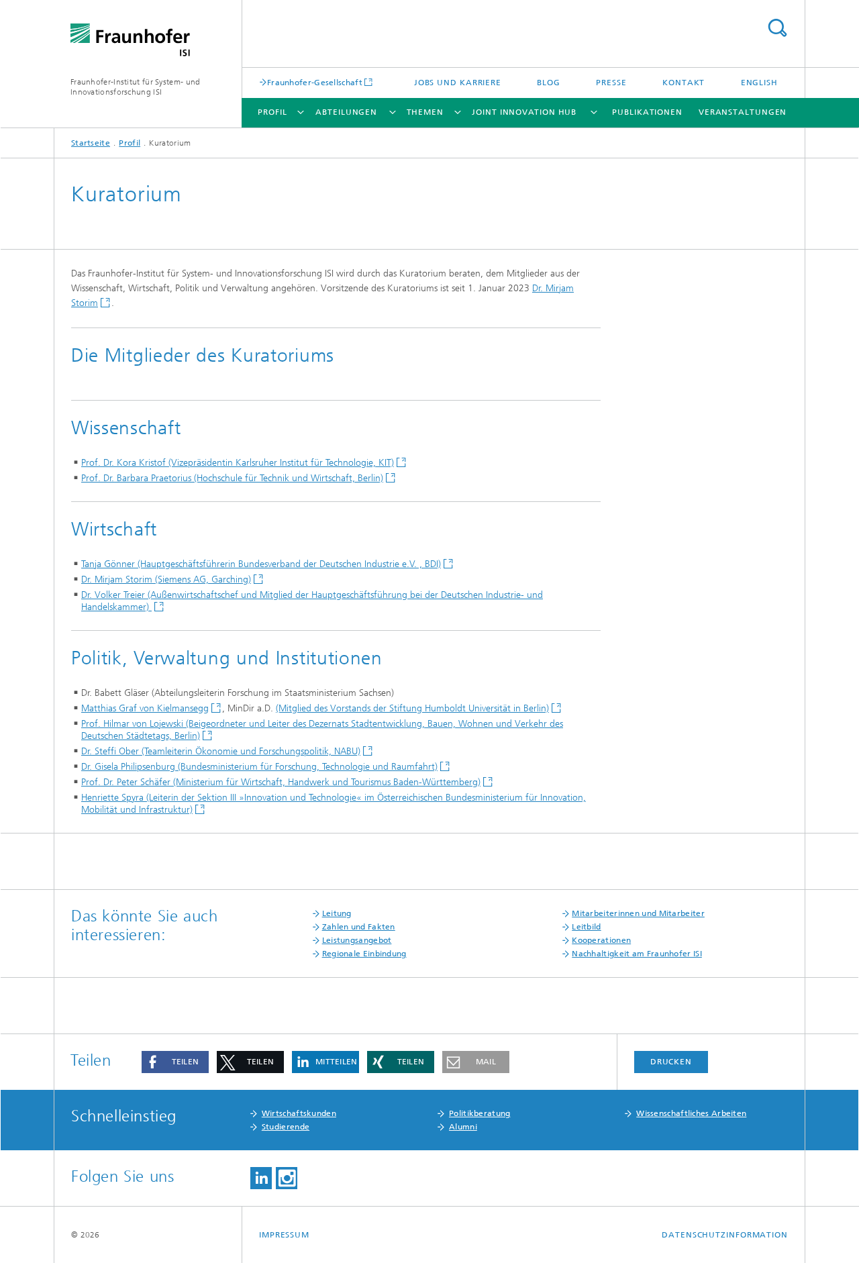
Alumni (463, 1126)
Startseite (90, 143)
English (759, 82)
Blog (548, 82)
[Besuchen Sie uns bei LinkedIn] (261, 1178)
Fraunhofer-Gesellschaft (314, 82)
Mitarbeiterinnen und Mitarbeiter (638, 913)
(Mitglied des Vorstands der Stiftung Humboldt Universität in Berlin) (412, 708)
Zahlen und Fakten (358, 926)
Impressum (284, 1235)
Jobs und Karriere (457, 82)
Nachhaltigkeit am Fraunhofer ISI (637, 953)
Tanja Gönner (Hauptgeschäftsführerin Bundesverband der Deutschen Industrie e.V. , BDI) (261, 564)
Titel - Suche (777, 28)
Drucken (671, 1061)
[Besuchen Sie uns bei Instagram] (286, 1178)
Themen (425, 112)
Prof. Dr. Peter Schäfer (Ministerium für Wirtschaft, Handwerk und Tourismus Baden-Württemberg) (281, 782)
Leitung (337, 913)
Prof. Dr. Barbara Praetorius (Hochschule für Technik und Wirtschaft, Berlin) (232, 478)
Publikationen (647, 112)
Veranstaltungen (743, 112)
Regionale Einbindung (364, 953)
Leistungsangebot (357, 940)
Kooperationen (601, 940)
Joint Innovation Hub (524, 112)
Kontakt (683, 82)
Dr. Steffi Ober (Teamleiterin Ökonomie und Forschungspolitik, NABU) (220, 751)
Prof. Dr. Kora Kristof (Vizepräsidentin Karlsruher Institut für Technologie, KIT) (237, 462)
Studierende (285, 1126)
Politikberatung (480, 1113)
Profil (272, 112)
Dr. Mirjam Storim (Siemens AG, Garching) (166, 579)
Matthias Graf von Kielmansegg (145, 708)
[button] (175, 1062)
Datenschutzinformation (725, 1235)
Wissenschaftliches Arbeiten (691, 1113)
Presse (611, 82)
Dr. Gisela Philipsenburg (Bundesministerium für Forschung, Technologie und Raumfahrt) (259, 766)
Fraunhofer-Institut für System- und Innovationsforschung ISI (135, 87)
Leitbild (586, 926)
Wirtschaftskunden (299, 1113)
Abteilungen (346, 112)
